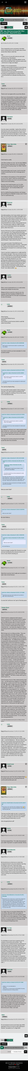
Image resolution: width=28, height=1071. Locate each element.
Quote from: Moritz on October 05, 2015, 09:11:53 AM (12, 982)
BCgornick (9, 202)
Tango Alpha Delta (11, 144)
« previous (3, 23)
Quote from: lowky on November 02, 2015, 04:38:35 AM (13, 343)
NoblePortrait (10, 764)
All (11, 27)
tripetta (9, 828)
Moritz (8, 36)
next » (25, 23)
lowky (8, 304)
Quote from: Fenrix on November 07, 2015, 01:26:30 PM (13, 509)
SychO (18, 1064)
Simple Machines (19, 1063)
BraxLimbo (9, 969)
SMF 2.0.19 (8, 1063)
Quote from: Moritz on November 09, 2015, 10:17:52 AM (13, 592)
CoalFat (9, 275)
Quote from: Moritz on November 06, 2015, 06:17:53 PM (13, 370)
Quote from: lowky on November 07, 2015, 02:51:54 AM (13, 458)
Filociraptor (10, 116)
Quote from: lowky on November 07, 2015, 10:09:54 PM (13, 535)
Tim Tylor (9, 928)
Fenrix (3, 84)
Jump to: (9, 1051)
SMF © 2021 (12, 1063)
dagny (3, 1014)
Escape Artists (12, 1066)
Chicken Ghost (5, 607)
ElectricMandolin (11, 849)
